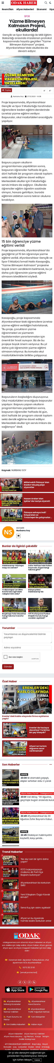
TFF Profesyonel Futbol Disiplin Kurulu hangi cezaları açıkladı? (39, 615)
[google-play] (39, 990)
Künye (38, 1036)
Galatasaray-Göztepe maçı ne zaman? (13, 566)
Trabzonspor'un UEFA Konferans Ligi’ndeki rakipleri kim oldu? (12, 591)
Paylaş (8, 90)
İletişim (45, 1036)
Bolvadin (7, 1047)
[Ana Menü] (3, 2)
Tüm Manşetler (38, 1016)
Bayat (45, 1044)
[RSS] (34, 982)
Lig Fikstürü (29, 1036)
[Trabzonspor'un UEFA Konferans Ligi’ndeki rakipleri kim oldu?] (14, 580)
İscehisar (34, 1049)
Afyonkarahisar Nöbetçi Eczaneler (12, 1002)
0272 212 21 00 (29, 967)
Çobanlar (22, 1047)
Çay (15, 1047)
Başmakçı (36, 1044)
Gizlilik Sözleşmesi (27, 1039)
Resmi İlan (7, 9)
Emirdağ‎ (45, 1047)
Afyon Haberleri (25, 9)
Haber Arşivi (36, 1024)
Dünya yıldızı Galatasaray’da (35, 590)
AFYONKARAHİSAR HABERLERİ (17, 1044)
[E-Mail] (18, 536)
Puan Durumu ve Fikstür (13, 1018)
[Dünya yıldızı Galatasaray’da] (40, 580)
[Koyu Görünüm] (50, 2)
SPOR (27, 16)
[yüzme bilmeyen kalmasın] (27, 141)
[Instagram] (29, 982)
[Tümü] (50, 764)
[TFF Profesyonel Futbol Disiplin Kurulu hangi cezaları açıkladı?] (40, 605)
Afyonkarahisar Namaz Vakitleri (12, 1010)
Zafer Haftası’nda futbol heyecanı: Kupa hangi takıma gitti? (40, 567)
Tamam (37, 1060)
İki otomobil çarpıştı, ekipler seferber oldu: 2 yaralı (35, 779)
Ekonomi (41, 9)
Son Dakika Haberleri (15, 1024)
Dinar (38, 1047)
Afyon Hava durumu (13, 1036)
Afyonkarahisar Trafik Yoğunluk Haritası (38, 1010)
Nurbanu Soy (18, 96)
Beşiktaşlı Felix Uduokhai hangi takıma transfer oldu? (14, 615)
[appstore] (15, 990)
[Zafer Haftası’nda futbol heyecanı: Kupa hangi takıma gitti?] (40, 556)
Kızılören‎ (44, 1049)
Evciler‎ (8, 1049)
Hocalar (16, 1049)
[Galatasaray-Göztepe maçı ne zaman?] (14, 556)
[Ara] (45, 2)
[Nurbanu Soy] (8, 532)
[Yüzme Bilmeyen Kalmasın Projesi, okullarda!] (27, 71)
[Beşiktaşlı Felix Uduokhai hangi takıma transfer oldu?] (14, 605)
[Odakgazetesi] (24, 2)
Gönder (8, 666)
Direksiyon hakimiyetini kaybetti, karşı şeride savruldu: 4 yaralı (36, 837)
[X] (25, 982)
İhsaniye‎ (25, 1049)
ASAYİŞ (24, 774)
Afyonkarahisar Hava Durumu (36, 1002)
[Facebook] (20, 982)
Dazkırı (31, 1047)
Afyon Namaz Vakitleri (34, 1033)
